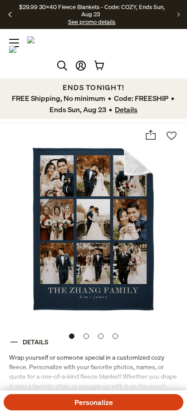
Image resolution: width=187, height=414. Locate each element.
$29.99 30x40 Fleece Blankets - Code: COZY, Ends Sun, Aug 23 (92, 10)
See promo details (91, 22)
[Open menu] (14, 43)
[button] (81, 66)
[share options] (151, 135)
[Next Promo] (178, 14)
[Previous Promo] (10, 14)
